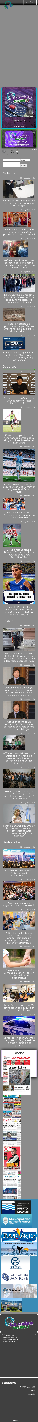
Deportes (9, 366)
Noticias (9, 173)
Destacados (11, 842)
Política (8, 621)
